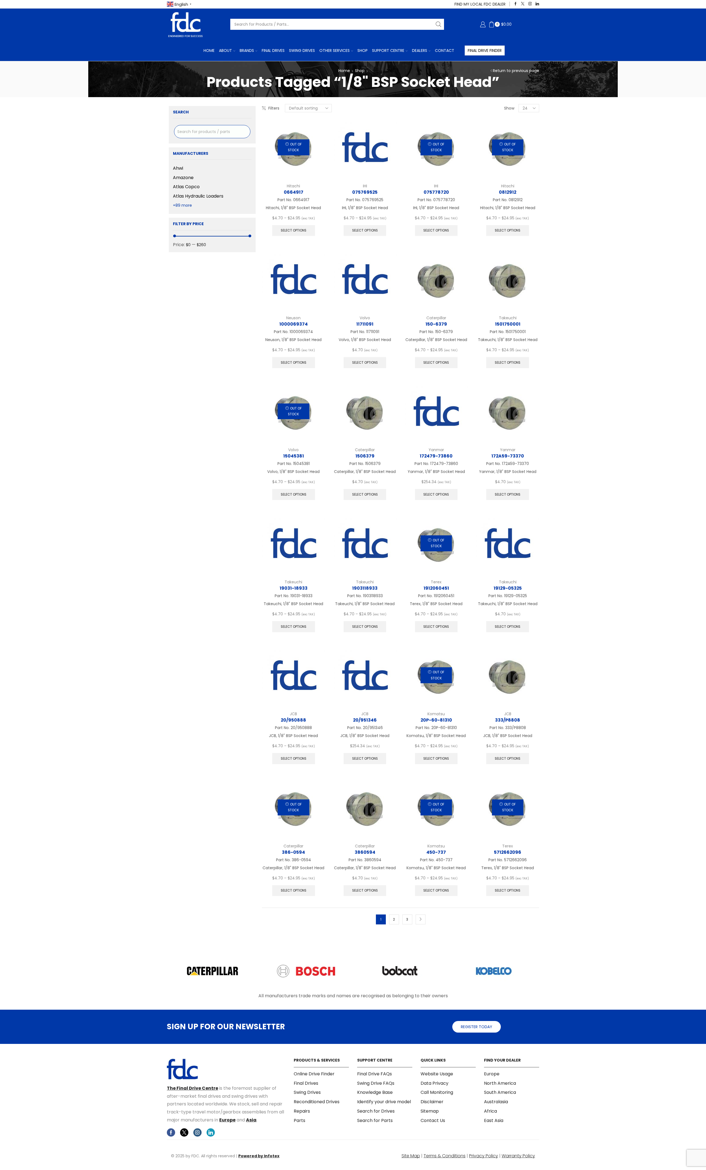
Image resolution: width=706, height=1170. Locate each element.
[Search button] (438, 24)
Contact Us (433, 1120)
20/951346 (365, 720)
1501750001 (507, 324)
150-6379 (436, 324)
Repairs (302, 1111)
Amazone (183, 177)
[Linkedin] (537, 4)
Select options (293, 230)
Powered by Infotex (258, 1156)
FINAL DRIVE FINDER (485, 50)
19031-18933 (293, 588)
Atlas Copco (186, 187)
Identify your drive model (384, 1102)
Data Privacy (434, 1083)
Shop (362, 50)
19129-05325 (508, 588)
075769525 (365, 192)
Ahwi (178, 168)
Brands (247, 50)
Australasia (496, 1102)
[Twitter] (523, 4)
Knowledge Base (375, 1092)
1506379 (365, 456)
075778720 (436, 192)
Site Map (411, 1156)
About (225, 50)
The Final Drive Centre (192, 1088)
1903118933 (365, 588)
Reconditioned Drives (316, 1102)
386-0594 (293, 852)
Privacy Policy (483, 1156)
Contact (444, 50)
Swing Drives (302, 50)
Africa (490, 1111)
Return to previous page (516, 70)
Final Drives (273, 50)
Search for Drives (376, 1111)
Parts (299, 1120)
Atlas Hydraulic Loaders (198, 196)
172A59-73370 (507, 456)
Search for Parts (375, 1120)
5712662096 (507, 852)
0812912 (507, 192)
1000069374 (293, 324)
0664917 (293, 192)
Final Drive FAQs (374, 1074)
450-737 (436, 852)
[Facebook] (515, 4)
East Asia (493, 1120)
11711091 (364, 324)
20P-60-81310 (436, 720)
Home (209, 50)
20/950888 (293, 720)
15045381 (293, 456)
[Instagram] (530, 4)
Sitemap (430, 1111)
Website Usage (437, 1074)
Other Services (334, 50)
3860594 (365, 852)
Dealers (419, 50)
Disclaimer (432, 1102)
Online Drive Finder (314, 1074)
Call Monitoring (437, 1092)
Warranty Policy (518, 1156)
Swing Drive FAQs (375, 1083)
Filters (273, 108)
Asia (251, 1120)
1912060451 (436, 588)
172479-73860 (436, 456)
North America (500, 1083)
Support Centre (388, 50)
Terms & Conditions (445, 1156)
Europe (227, 1120)
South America (500, 1092)
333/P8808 (507, 720)
